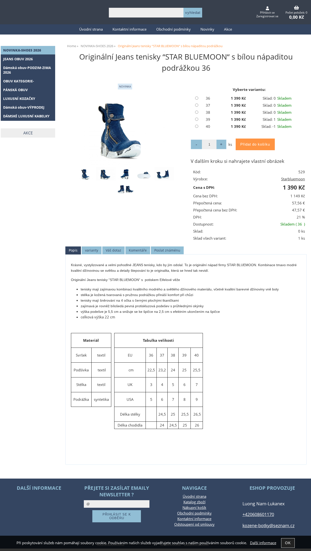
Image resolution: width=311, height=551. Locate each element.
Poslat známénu (167, 250)
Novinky (207, 29)
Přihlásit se (267, 12)
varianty (91, 250)
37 (208, 105)
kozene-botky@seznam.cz (268, 525)
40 (208, 126)
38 (208, 112)
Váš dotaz (113, 250)
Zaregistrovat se (267, 16)
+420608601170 (258, 514)
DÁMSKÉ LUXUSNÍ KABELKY (26, 116)
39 (208, 119)
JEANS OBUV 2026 (18, 59)
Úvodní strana (91, 29)
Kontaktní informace (129, 29)
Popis (73, 250)
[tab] (73, 250)
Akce (228, 29)
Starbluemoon (293, 179)
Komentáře (138, 250)
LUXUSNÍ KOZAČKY (19, 98)
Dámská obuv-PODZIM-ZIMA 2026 (27, 70)
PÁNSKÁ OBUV (15, 89)
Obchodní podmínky (173, 29)
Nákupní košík (194, 507)
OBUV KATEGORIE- (18, 81)
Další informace (263, 542)
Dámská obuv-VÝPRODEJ (23, 107)
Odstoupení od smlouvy (194, 524)
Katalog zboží (194, 502)
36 (208, 98)
